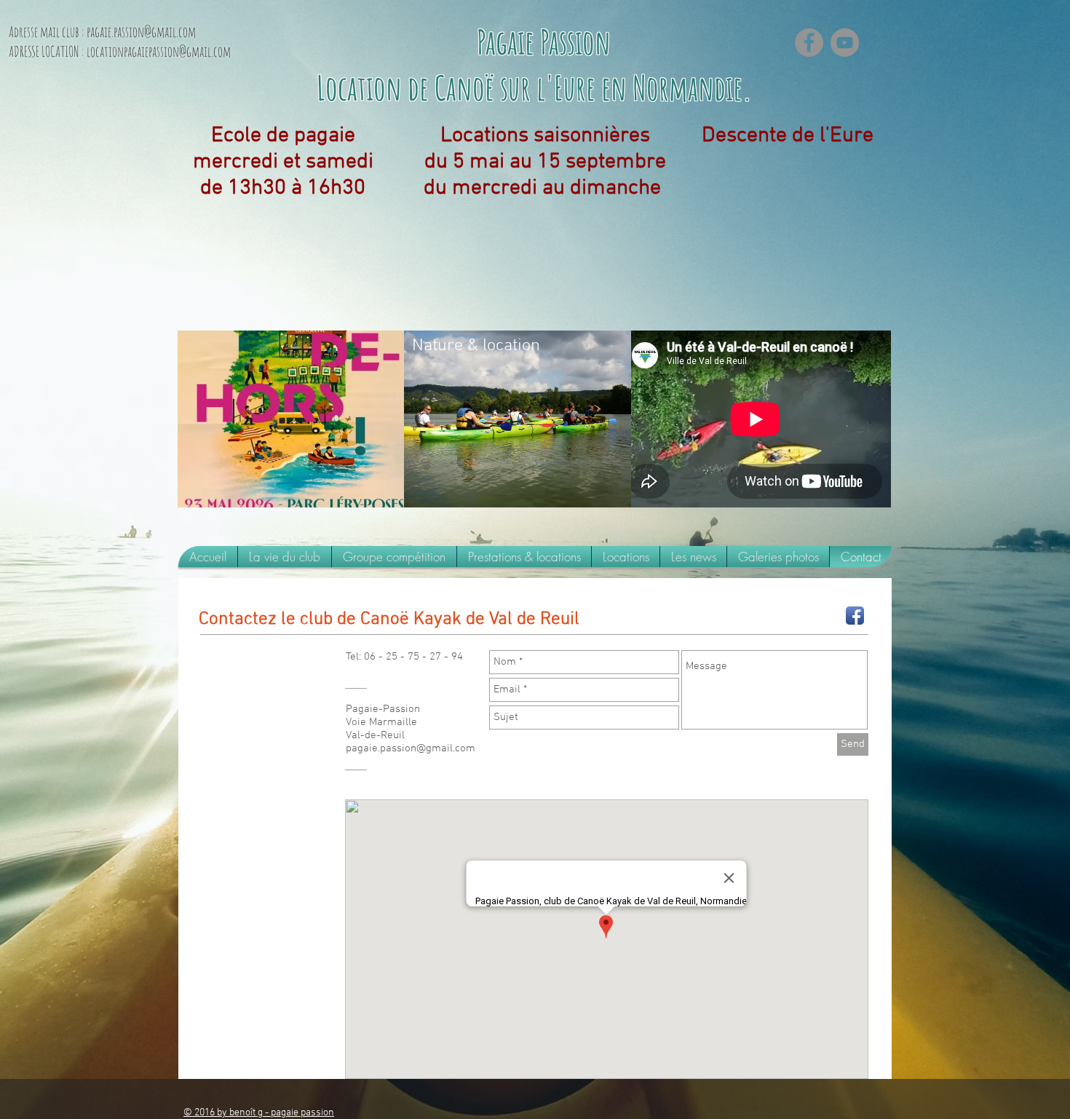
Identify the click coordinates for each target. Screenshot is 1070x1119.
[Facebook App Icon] (855, 615)
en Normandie (671, 87)
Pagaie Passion (547, 41)
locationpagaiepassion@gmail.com (159, 51)
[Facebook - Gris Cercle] (809, 42)
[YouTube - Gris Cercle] (845, 42)
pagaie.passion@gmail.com (141, 32)
